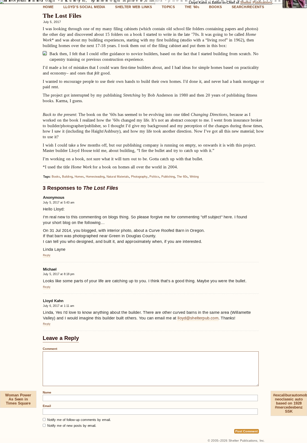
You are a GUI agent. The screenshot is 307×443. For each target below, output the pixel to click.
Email (47, 406)
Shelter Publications (256, 2)
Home (48, 7)
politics (154, 176)
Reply (46, 255)
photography (139, 176)
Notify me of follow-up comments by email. (79, 420)
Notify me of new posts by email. (71, 425)
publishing (168, 176)
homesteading (95, 176)
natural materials (118, 176)
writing (194, 176)
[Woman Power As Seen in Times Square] (2, 396)
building (67, 176)
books (56, 176)
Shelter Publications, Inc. (247, 440)
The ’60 (192, 7)
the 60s (182, 176)
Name (47, 392)
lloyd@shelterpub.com (198, 318)
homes (79, 176)
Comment (50, 348)
